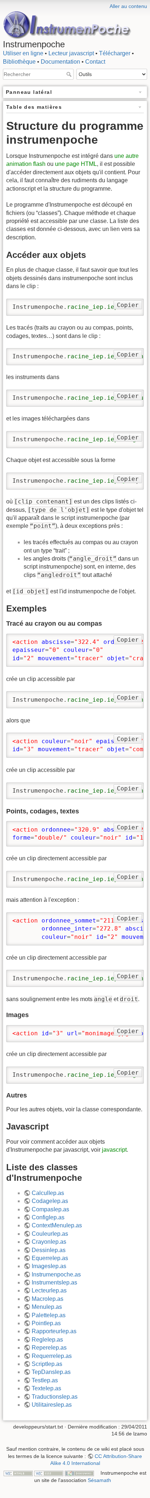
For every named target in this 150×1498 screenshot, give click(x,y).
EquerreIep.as (50, 1258)
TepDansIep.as (51, 1372)
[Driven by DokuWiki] (79, 1473)
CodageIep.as (50, 1201)
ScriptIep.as (47, 1364)
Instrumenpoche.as (56, 1274)
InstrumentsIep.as (54, 1282)
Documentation (60, 62)
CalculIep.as (48, 1193)
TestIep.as (45, 1380)
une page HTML (76, 164)
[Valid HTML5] (18, 1473)
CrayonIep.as (49, 1242)
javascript (114, 1150)
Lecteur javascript (71, 53)
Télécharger (114, 53)
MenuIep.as (47, 1307)
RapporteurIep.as (54, 1331)
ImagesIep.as (49, 1266)
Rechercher (69, 74)
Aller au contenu (128, 6)
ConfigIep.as (48, 1217)
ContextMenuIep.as (57, 1225)
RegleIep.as (47, 1339)
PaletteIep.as (49, 1315)
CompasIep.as (50, 1209)
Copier (128, 305)
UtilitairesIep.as (52, 1405)
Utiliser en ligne (23, 53)
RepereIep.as (49, 1347)
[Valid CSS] (48, 1473)
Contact (95, 62)
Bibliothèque (19, 62)
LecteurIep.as (49, 1290)
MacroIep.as (47, 1299)
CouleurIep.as (50, 1234)
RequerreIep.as (52, 1356)
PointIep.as (46, 1323)
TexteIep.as (46, 1388)
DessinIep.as (49, 1250)
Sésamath (99, 1480)
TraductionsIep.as (55, 1397)
